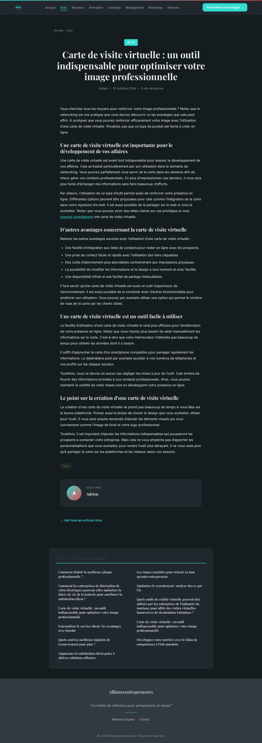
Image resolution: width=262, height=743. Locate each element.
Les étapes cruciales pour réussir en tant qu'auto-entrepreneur (166, 574)
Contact (144, 719)
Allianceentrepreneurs (131, 692)
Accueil (50, 7)
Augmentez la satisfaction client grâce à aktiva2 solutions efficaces (86, 655)
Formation (96, 7)
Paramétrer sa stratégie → (225, 7)
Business (78, 7)
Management (135, 7)
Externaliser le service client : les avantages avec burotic (89, 628)
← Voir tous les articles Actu (81, 520)
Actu (63, 7)
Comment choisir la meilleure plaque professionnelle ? (85, 574)
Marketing (156, 7)
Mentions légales (123, 719)
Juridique (114, 7)
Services (173, 7)
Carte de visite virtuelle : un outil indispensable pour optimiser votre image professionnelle (88, 612)
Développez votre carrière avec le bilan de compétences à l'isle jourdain (167, 642)
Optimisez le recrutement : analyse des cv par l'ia (169, 588)
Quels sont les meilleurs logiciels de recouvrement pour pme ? (84, 642)
